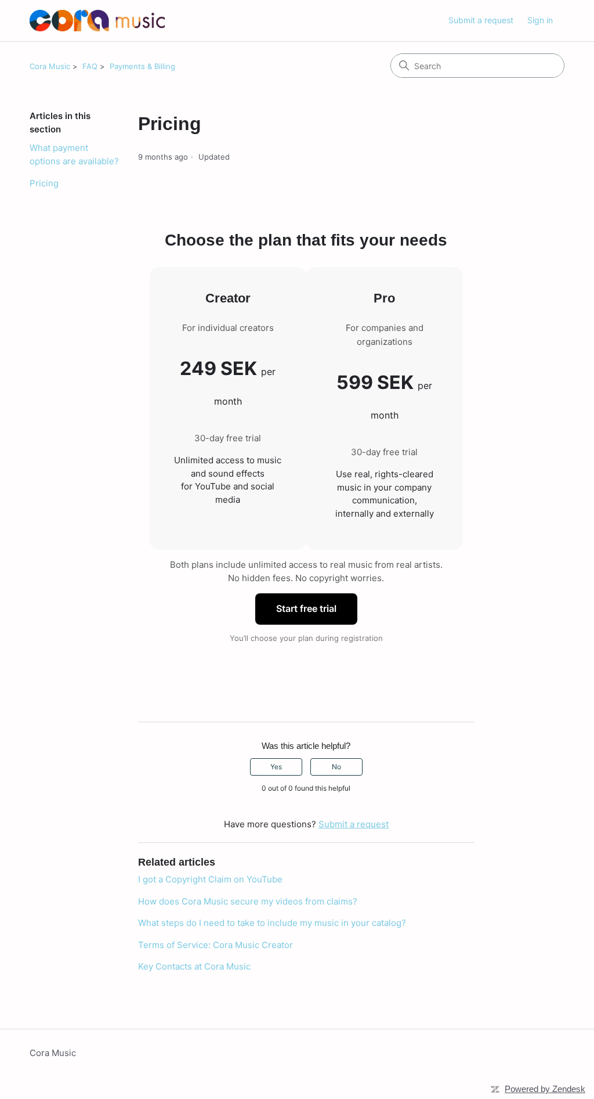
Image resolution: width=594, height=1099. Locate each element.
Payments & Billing (142, 66)
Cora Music (50, 66)
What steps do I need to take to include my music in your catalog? (272, 922)
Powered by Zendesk (545, 1089)
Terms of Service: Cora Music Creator (215, 944)
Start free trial (306, 608)
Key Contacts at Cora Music (194, 966)
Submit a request (480, 20)
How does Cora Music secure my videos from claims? (247, 901)
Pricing (44, 183)
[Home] (97, 20)
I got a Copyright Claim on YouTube (210, 879)
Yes (276, 766)
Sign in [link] (540, 20)
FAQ (89, 66)
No (336, 766)
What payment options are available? (74, 154)
